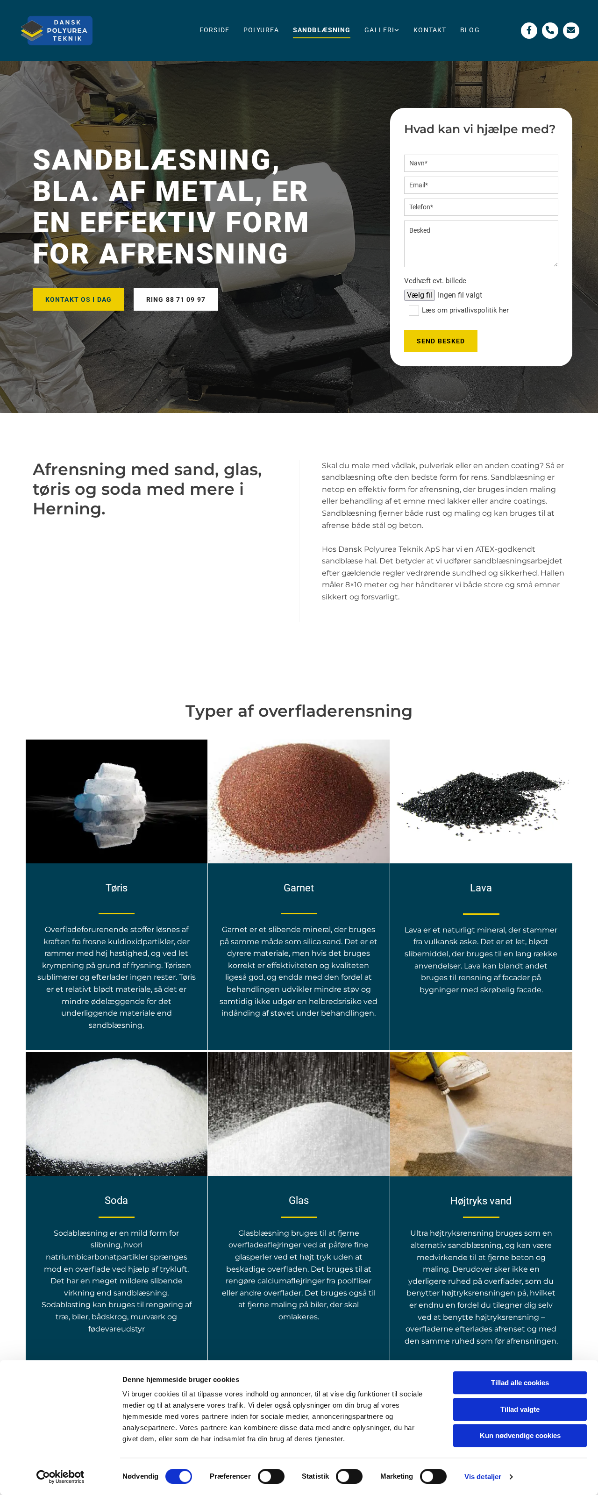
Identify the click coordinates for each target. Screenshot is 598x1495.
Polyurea (261, 30)
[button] (78, 299)
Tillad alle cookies (520, 1383)
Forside (214, 30)
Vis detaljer (482, 1477)
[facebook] (529, 30)
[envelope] (571, 30)
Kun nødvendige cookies (520, 1435)
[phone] (550, 30)
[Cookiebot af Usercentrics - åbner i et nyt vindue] (60, 1477)
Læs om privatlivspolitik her (465, 310)
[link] (381, 30)
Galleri (379, 30)
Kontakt (429, 30)
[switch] (271, 1476)
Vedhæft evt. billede (435, 281)
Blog (469, 30)
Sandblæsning (321, 30)
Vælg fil (419, 295)
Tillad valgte (520, 1409)
